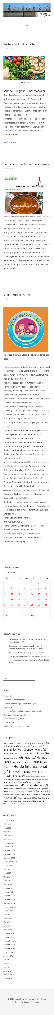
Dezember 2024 (9, 895)
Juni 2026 (7, 828)
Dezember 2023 (9, 941)
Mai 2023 (7, 967)
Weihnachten (8, 804)
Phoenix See (44, 794)
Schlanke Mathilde (10, 801)
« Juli (6, 615)
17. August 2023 (8, 49)
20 (25, 599)
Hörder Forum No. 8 (33, 776)
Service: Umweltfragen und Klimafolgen (19, 703)
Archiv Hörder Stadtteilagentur (16, 726)
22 (39, 599)
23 (46, 599)
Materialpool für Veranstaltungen (17, 715)
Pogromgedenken (26, 798)
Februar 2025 (8, 888)
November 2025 (9, 854)
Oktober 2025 (9, 858)
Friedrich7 (10, 753)
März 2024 (7, 929)
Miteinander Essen (35, 789)
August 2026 (8, 820)
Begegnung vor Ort (17, 743)
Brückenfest (10, 746)
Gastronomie (24, 754)
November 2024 (9, 899)
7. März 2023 (7, 299)
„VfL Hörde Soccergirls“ (19, 656)
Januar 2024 (8, 937)
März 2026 (7, 839)
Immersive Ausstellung (40, 779)
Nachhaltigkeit (23, 792)
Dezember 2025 (9, 850)
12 (19, 594)
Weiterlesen (10, 142)
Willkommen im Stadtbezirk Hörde (17, 699)
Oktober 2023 (9, 948)
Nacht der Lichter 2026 (11, 795)
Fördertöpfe (8, 722)
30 (46, 604)
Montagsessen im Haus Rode (21, 660)
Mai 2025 (7, 877)
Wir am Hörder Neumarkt (23, 804)
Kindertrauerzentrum (19, 782)
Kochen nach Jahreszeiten (19, 44)
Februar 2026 (8, 843)
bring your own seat (37, 743)
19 (19, 599)
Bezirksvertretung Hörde (13, 718)
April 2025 (7, 880)
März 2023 (7, 974)
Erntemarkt (37, 746)
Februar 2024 (8, 933)
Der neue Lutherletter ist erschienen (26, 164)
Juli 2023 (7, 959)
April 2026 (7, 835)
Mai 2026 (7, 831)
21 (32, 599)
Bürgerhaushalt (24, 746)
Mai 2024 (7, 922)
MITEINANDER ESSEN (16, 295)
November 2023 (9, 944)
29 (39, 604)
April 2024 (7, 926)
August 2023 (8, 956)
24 (5, 604)
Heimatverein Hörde (20, 762)
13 (25, 594)
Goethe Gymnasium (10, 758)
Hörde (37, 762)
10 (5, 594)
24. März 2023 (8, 168)
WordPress (41, 999)
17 (5, 599)
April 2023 (7, 971)
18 (12, 599)
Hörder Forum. (20, 999)
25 (12, 604)
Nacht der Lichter (39, 791)
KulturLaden (34, 782)
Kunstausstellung (35, 785)
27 (25, 604)
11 (12, 594)
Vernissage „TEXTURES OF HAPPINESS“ (25, 639)
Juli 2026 (7, 824)
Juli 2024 (7, 914)
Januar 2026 (8, 846)
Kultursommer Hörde (12, 785)
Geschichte (39, 753)
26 (19, 604)
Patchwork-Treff (15, 652)
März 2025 (7, 884)
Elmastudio (34, 1002)
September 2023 (10, 952)
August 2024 (8, 910)
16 (46, 594)
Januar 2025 (8, 892)
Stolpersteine (38, 801)
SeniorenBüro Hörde (24, 801)
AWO (5, 743)
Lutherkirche (9, 789)
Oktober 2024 (9, 903)
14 (32, 594)
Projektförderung (42, 798)
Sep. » (33, 615)
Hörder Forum (14, 776)
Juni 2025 (7, 873)
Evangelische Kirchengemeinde (24, 749)
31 (5, 610)
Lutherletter (21, 789)
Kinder (6, 782)
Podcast (10, 797)
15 (39, 594)
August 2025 (8, 865)
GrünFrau (27, 757)
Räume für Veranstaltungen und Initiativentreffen (23, 711)
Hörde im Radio (9, 707)
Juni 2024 (7, 918)
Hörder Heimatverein (23, 779)
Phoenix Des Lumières (29, 794)
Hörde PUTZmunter (27, 772)
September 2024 (10, 907)
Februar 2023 (8, 978)
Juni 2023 (7, 963)
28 (32, 604)
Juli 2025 (7, 869)
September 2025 (10, 861)
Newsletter (8, 696)
